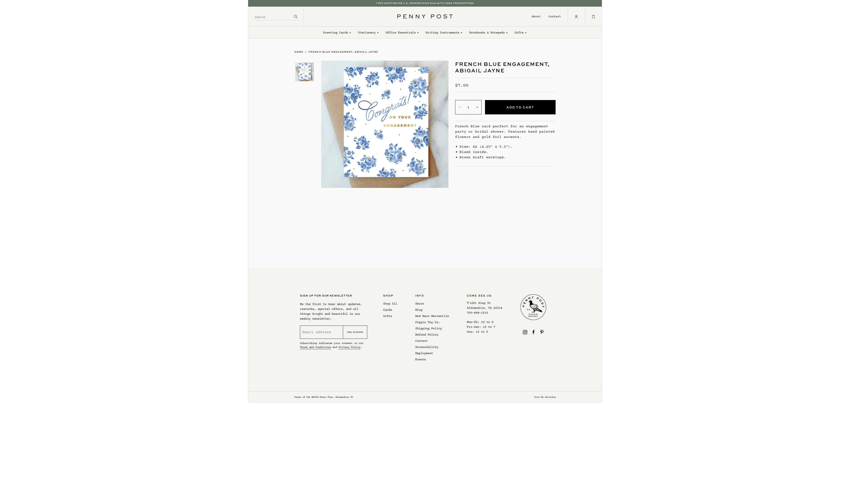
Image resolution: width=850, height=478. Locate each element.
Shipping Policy (428, 328)
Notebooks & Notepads (487, 32)
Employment (424, 353)
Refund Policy (426, 334)
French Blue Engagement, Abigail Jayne (343, 51)
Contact (555, 16)
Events (420, 359)
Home (298, 51)
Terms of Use (302, 397)
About (536, 16)
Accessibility (426, 347)
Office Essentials (401, 32)
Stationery (367, 32)
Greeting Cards (335, 32)
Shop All (390, 303)
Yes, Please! (355, 332)
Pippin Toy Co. (427, 322)
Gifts (519, 32)
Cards (387, 309)
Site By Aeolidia (545, 397)
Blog (418, 309)
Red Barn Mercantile (432, 316)
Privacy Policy (349, 347)
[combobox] (273, 16)
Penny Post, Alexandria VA (336, 397)
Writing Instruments (442, 32)
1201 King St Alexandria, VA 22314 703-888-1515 (484, 307)
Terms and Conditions (315, 347)
